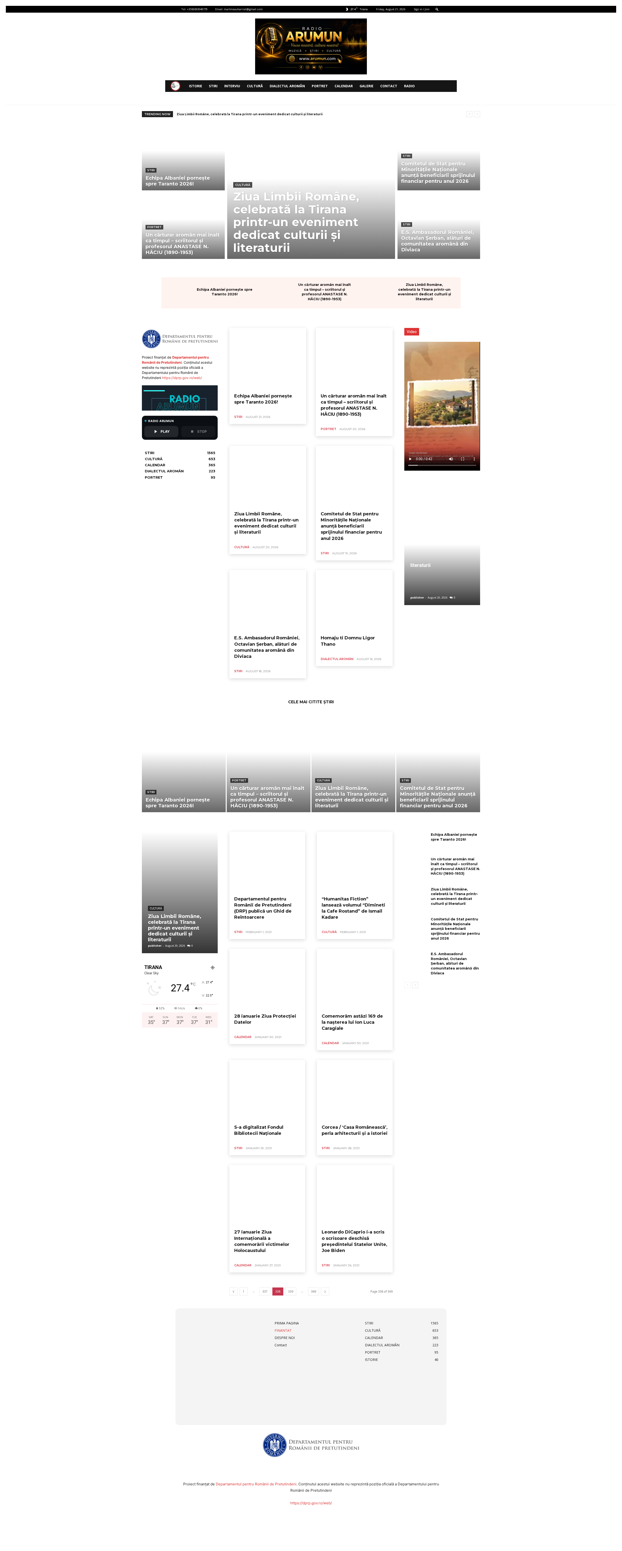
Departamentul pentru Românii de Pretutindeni (256, 1484)
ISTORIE (195, 86)
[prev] (469, 114)
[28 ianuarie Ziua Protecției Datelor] (267, 979)
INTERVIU (232, 86)
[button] (437, 9)
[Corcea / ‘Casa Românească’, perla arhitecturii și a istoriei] (355, 1090)
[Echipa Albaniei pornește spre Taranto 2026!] (183, 157)
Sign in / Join (422, 9)
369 (313, 1291)
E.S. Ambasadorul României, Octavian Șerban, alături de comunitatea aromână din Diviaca (455, 963)
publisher (417, 597)
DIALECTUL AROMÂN (287, 86)
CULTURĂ (255, 86)
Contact (388, 86)
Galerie (366, 86)
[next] (477, 114)
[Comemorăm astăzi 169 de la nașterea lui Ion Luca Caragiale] (355, 979)
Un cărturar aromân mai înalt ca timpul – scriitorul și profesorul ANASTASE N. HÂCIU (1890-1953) (324, 291)
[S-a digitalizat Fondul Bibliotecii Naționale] (267, 1090)
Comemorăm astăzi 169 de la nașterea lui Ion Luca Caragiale (352, 1022)
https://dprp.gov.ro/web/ (182, 378)
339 (290, 1291)
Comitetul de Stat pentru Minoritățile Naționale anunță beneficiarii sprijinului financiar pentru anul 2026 (263, 114)
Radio (409, 86)
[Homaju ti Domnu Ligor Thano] (354, 601)
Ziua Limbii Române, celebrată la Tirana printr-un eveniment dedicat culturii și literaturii (424, 291)
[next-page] (325, 1291)
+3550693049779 (197, 9)
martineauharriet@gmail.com (243, 9)
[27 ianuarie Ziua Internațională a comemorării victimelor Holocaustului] (267, 1195)
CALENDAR (344, 86)
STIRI (213, 86)
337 (265, 1291)
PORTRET (320, 86)
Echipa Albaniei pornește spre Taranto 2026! (224, 292)
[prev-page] (233, 1291)
